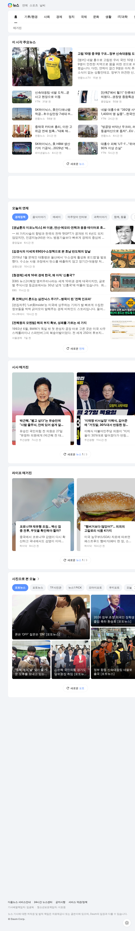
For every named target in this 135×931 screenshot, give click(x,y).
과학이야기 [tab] (100, 217)
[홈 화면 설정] (127, 923)
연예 (25, 5)
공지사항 (60, 902)
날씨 (42, 5)
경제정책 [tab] (20, 217)
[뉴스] (16, 5)
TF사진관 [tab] (55, 587)
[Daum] (10, 5)
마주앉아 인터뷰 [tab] (77, 217)
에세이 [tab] (57, 217)
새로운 (77, 164)
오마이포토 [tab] (95, 587)
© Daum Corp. (16, 918)
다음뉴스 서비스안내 (19, 902)
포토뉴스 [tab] (20, 587)
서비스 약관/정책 (78, 902)
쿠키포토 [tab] (114, 587)
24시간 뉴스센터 (43, 902)
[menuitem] (15, 16)
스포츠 (34, 5)
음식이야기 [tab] (39, 217)
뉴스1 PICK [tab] (75, 587)
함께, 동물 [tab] (120, 217)
